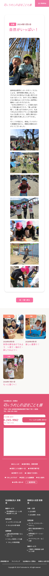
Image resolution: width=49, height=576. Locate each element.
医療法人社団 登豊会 (35, 501)
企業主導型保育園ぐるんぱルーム (14, 535)
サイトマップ (16, 561)
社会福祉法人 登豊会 (13, 501)
